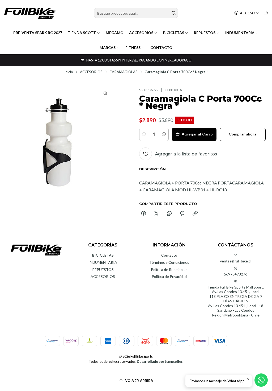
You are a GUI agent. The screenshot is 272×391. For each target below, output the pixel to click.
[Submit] (173, 13)
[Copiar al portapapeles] (195, 214)
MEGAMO (115, 32)
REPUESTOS (204, 32)
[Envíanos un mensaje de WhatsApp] (261, 380)
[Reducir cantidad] (143, 134)
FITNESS (133, 47)
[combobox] (136, 13)
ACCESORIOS (141, 32)
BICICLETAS (173, 32)
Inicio (69, 72)
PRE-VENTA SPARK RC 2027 (37, 32)
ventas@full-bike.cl (235, 261)
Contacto (169, 255)
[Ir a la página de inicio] (29, 13)
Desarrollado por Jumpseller (159, 361)
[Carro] (265, 13)
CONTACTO (161, 47)
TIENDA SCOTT (82, 32)
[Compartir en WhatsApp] (169, 214)
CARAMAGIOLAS (123, 72)
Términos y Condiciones (169, 262)
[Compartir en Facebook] (143, 214)
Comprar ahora (242, 134)
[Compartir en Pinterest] (182, 214)
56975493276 (235, 274)
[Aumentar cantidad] (163, 134)
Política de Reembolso (169, 269)
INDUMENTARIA (239, 32)
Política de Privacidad (169, 276)
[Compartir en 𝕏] (156, 214)
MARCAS (108, 47)
